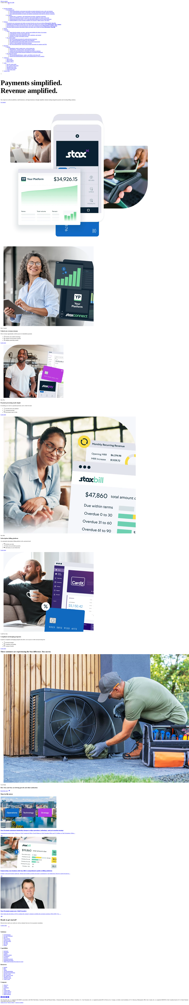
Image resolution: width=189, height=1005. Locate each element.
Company (6, 29)
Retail (27, 16)
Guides (25, 51)
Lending (5, 953)
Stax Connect (21, 40)
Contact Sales (7, 990)
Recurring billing (30, 27)
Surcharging (31, 25)
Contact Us (6, 57)
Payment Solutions (8, 8)
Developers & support (11, 53)
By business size (10, 9)
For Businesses (7, 934)
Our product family (10, 37)
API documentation (24, 55)
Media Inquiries (7, 994)
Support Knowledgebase (9, 972)
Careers (25, 35)
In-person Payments (8, 959)
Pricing (5, 28)
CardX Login (7, 979)
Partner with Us (7, 993)
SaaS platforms (32, 13)
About (7, 31)
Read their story (4, 791)
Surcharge (6, 951)
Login (5, 63)
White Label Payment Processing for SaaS (13, 961)
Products (6, 21)
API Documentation (8, 971)
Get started (3, 102)
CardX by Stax (20, 43)
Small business (31, 11)
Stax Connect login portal (12, 65)
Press (18, 36)
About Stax (27, 32)
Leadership (19, 33)
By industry (9, 15)
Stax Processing (28, 44)
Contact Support (7, 991)
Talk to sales (9, 59)
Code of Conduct (19, 1002)
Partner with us (10, 61)
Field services (29, 17)
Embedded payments (33, 24)
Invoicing (6, 957)
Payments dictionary (26, 52)
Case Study (3, 784)
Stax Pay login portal (11, 64)
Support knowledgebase (26, 56)
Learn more (3, 342)
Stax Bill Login (7, 976)
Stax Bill (24, 41)
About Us (6, 985)
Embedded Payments (8, 960)
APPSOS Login (7, 978)
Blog (21, 48)
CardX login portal (10, 69)
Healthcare (29, 20)
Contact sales (7, 71)
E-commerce (6, 956)
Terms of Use (4, 1002)
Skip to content (4, 1)
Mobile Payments (8, 955)
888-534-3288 (11, 2)
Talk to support (10, 60)
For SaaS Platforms (8, 936)
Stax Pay (23, 39)
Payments (31, 23)
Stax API (6, 944)
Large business (31, 12)
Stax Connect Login (8, 975)
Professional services (30, 19)
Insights (8, 47)
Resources (6, 45)
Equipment (6, 952)
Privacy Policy (11, 1002)
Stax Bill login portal (11, 67)
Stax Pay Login (7, 974)
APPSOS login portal (11, 68)
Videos (22, 49)
